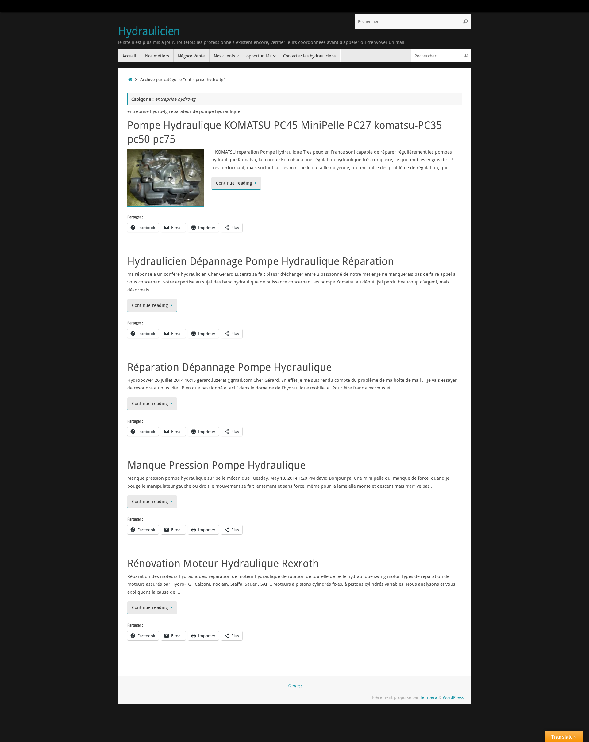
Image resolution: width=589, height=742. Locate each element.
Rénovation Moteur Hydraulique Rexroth (223, 563)
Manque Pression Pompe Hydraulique (216, 465)
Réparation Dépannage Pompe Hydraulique (229, 367)
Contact (294, 686)
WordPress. (454, 697)
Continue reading (234, 183)
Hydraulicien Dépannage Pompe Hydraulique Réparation (260, 261)
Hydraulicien (149, 31)
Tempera (428, 697)
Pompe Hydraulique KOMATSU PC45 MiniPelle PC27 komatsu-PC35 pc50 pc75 (284, 132)
